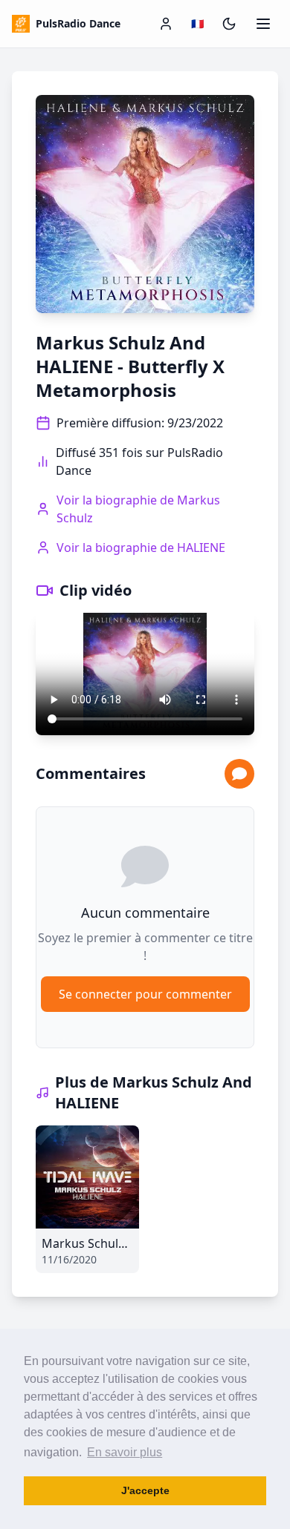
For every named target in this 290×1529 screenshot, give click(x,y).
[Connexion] (165, 23)
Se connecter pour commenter (145, 994)
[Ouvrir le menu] (263, 24)
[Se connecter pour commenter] (239, 774)
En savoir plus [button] (124, 1452)
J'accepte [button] (145, 1490)
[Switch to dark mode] (229, 23)
